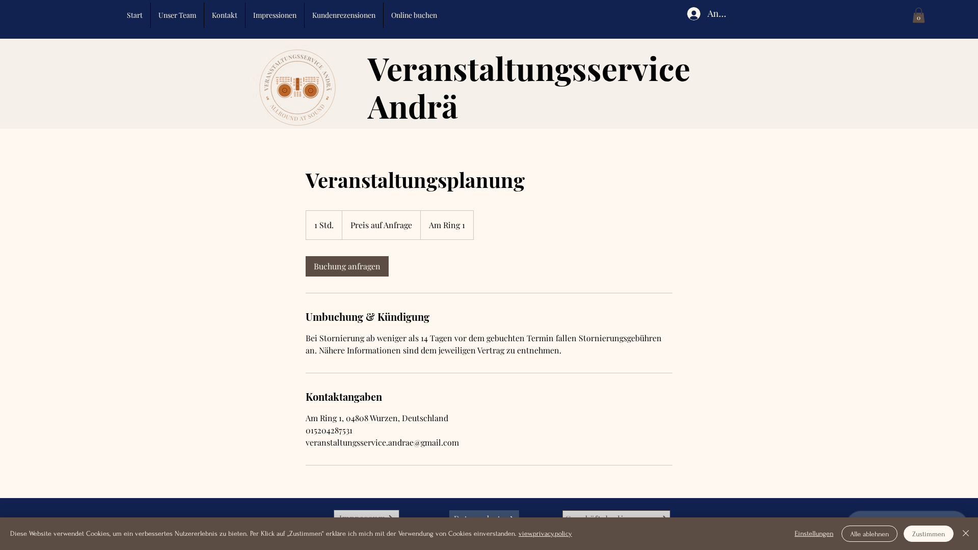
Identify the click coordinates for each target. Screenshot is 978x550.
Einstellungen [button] (814, 533)
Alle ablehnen (869, 534)
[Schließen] (966, 534)
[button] (918, 15)
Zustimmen (928, 534)
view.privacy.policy (545, 533)
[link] (347, 266)
